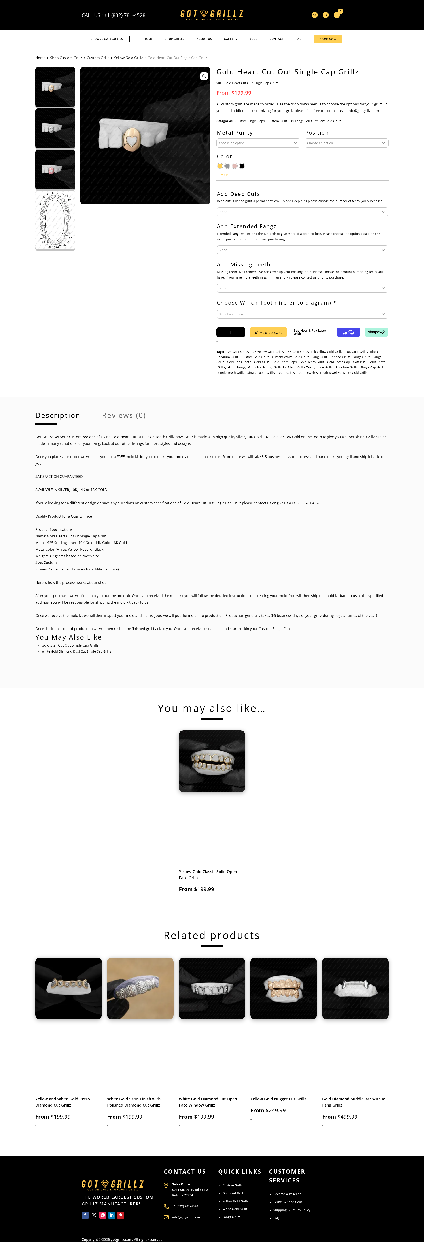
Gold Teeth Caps (285, 362)
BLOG (253, 39)
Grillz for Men (284, 367)
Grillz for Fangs (259, 367)
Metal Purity (235, 132)
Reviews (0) (124, 416)
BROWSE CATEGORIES (107, 39)
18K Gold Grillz (356, 352)
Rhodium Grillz (346, 367)
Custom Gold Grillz (255, 357)
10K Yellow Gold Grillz (267, 352)
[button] (204, 76)
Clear (222, 175)
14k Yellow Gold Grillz (327, 352)
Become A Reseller (287, 1194)
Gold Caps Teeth (239, 362)
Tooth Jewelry (330, 372)
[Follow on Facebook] (85, 1215)
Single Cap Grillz (372, 367)
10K (81, 542)
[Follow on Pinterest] (120, 1215)
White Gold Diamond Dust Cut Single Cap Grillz (76, 651)
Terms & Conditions (288, 1202)
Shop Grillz (175, 39)
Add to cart (271, 332)
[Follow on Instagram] (102, 1215)
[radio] (220, 166)
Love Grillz (325, 367)
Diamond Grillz (234, 1193)
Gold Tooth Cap (338, 362)
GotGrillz (359, 362)
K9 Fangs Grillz (301, 121)
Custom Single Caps (250, 121)
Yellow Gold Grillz (128, 57)
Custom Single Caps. (275, 628)
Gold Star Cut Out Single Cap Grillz (70, 645)
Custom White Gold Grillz (290, 357)
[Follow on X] (94, 1215)
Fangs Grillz (361, 357)
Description (58, 416)
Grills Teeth (377, 362)
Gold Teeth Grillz (312, 362)
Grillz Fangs (236, 367)
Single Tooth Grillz (260, 372)
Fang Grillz (319, 357)
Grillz (221, 367)
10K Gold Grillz (237, 352)
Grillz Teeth (305, 367)
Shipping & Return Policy (291, 1210)
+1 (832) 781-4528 (125, 15)
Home (148, 39)
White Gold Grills (355, 372)
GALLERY (230, 39)
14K (98, 542)
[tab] (58, 418)
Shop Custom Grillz (66, 57)
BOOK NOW (328, 39)
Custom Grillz (98, 57)
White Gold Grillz (235, 1209)
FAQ (299, 39)
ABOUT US (204, 39)
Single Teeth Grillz (231, 372)
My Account (325, 15)
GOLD (102, 489)
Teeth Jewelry (307, 372)
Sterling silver (65, 542)
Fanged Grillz (340, 357)
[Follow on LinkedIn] (111, 1215)
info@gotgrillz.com (186, 1217)
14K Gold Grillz (297, 352)
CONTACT (277, 39)
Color (225, 156)
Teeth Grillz (285, 372)
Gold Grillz (262, 362)
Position (317, 132)
